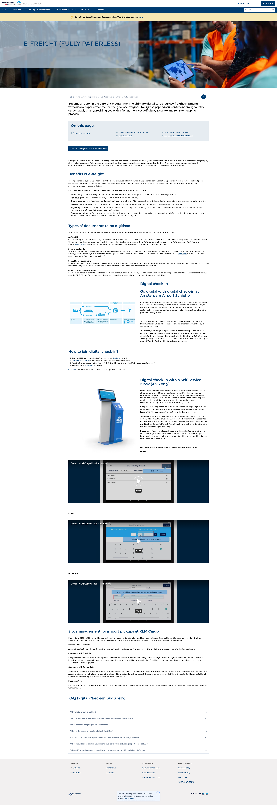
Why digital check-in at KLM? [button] (83, 712)
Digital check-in (125, 136)
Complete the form (80, 361)
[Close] (157, 793)
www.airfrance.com (150, 768)
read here (79, 244)
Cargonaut (89, 365)
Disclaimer (183, 777)
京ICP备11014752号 (186, 782)
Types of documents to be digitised (134, 132)
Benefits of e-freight (81, 133)
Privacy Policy (184, 773)
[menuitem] (5, 10)
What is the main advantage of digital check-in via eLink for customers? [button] (102, 718)
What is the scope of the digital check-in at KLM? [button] (91, 731)
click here (116, 358)
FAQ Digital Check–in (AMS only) (178, 136)
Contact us (111, 768)
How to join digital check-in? (176, 132)
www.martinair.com (151, 777)
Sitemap (110, 773)
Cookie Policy (184, 768)
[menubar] (53, 10)
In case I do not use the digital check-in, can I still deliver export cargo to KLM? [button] (104, 737)
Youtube (77, 773)
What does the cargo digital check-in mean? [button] (89, 725)
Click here (72, 370)
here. (141, 17)
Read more (129, 798)
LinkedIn (76, 768)
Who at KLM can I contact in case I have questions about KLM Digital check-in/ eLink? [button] (108, 750)
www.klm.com (148, 773)
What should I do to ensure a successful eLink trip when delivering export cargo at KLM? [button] (109, 744)
